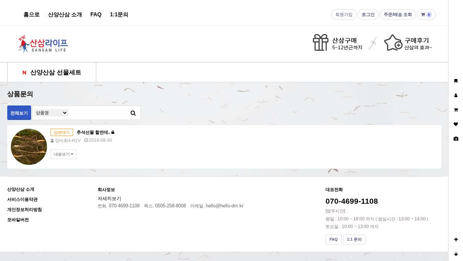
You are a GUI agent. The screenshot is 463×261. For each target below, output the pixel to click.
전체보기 (19, 113)
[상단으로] (456, 239)
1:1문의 (119, 14)
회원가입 (344, 14)
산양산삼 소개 (65, 14)
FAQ (96, 14)
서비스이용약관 (22, 199)
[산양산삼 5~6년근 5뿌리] (29, 146)
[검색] (133, 113)
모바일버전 (18, 219)
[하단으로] (456, 253)
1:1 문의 (354, 239)
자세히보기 (109, 198)
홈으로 (32, 14)
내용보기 (62, 154)
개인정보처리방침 (24, 209)
